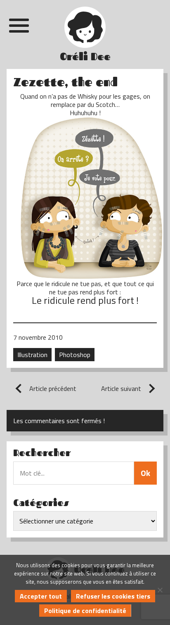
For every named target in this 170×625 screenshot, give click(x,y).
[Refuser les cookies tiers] (160, 590)
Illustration (32, 355)
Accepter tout (41, 596)
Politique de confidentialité (85, 611)
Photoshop (74, 355)
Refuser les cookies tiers (113, 596)
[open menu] (19, 25)
